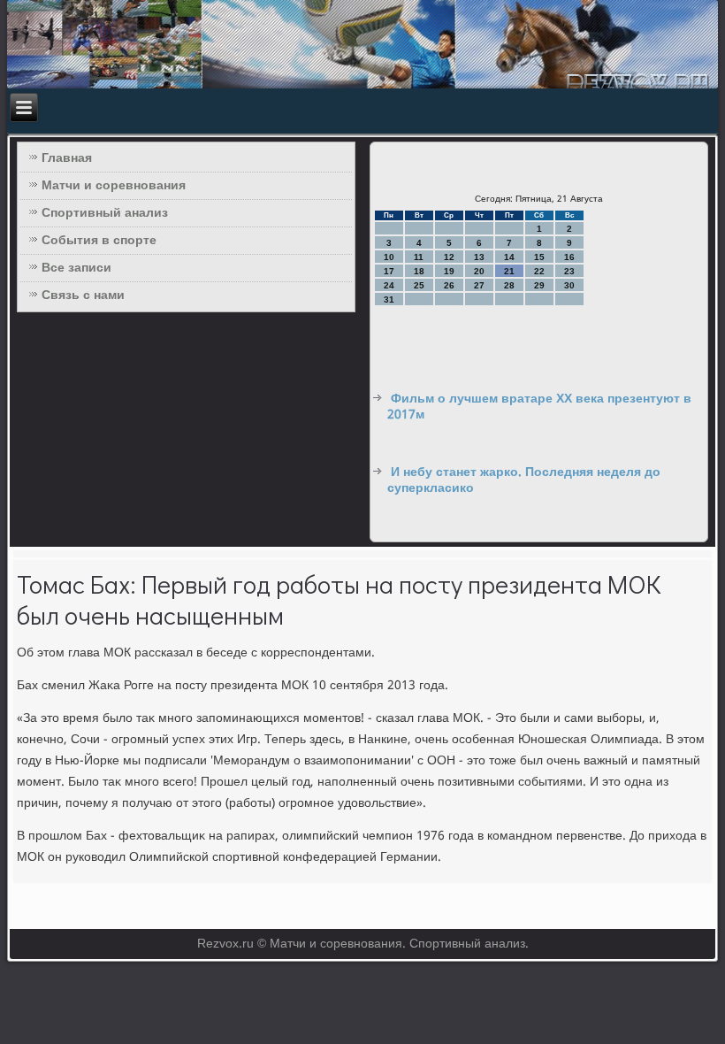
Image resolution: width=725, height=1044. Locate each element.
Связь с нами (83, 295)
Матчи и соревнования (114, 185)
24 (389, 285)
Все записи (76, 268)
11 (419, 257)
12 (449, 257)
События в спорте (99, 240)
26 (449, 285)
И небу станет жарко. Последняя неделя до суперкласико (523, 480)
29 (539, 285)
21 (509, 271)
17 (389, 271)
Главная (67, 158)
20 (479, 271)
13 (479, 257)
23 (569, 271)
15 (539, 257)
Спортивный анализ (105, 213)
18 (419, 271)
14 (509, 257)
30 (569, 285)
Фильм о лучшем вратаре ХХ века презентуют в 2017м (539, 407)
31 (389, 299)
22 (539, 271)
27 (479, 285)
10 (389, 257)
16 (569, 257)
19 (449, 271)
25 (419, 285)
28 (509, 285)
